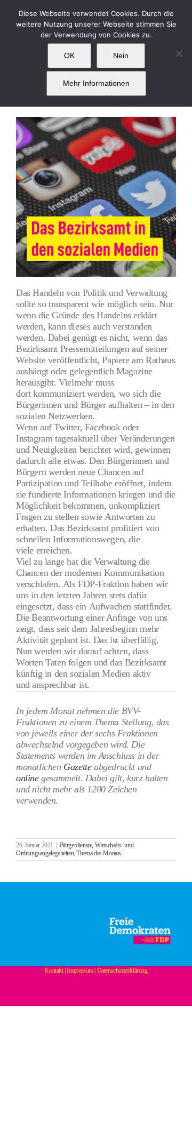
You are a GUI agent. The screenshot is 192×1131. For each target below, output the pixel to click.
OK (69, 55)
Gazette (77, 766)
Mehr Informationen (96, 83)
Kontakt (53, 970)
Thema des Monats (98, 853)
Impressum (80, 970)
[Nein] (178, 53)
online (27, 778)
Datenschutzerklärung (122, 970)
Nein (121, 55)
